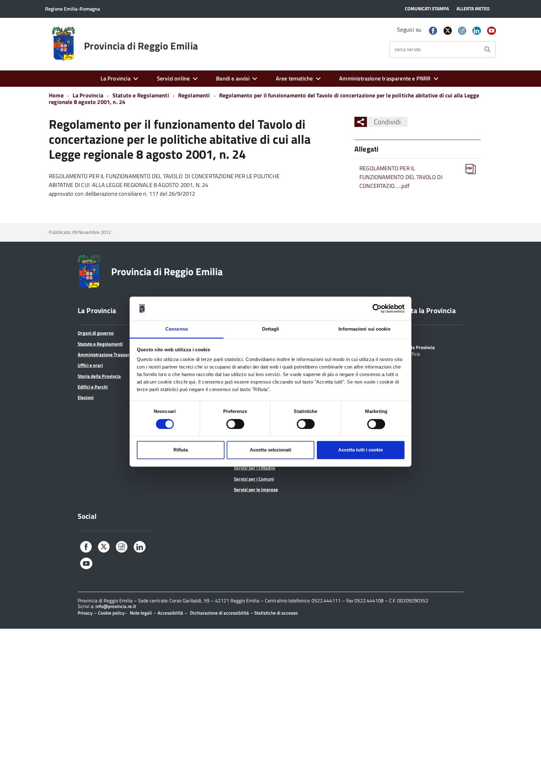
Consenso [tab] (176, 329)
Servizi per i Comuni (254, 478)
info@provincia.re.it (115, 606)
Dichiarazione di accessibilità (219, 612)
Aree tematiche (294, 78)
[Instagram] (462, 31)
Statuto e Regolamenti (140, 95)
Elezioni (86, 397)
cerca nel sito (408, 49)
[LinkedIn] (476, 31)
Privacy (85, 612)
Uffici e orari (90, 365)
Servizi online (173, 78)
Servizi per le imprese (256, 489)
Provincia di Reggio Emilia (141, 46)
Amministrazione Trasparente (108, 354)
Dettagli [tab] (270, 329)
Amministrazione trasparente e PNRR (384, 78)
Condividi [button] (387, 121)
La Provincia (115, 78)
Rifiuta (180, 450)
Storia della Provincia (99, 376)
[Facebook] (433, 31)
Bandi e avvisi (233, 78)
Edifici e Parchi (93, 386)
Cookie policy (111, 612)
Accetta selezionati (270, 450)
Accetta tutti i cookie (360, 450)
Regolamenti (194, 95)
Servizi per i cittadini (254, 468)
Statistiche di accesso (275, 612)
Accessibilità (170, 612)
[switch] (235, 424)
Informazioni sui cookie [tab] (364, 329)
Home (56, 95)
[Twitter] (448, 30)
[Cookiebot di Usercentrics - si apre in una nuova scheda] (377, 308)
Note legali (141, 612)
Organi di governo (96, 333)
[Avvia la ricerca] (487, 49)
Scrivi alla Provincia (415, 347)
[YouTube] (491, 31)
